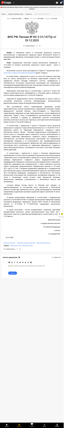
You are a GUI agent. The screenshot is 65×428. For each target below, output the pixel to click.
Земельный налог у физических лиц (21, 245)
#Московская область (43, 243)
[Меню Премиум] (13, 2)
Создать (32, 425)
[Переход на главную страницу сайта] (6, 2)
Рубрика (6, 245)
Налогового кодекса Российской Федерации (19, 73)
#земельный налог (10, 243)
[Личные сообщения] (57, 2)
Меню (44, 426)
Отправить (13, 273)
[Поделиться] (37, 46)
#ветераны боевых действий (26, 243)
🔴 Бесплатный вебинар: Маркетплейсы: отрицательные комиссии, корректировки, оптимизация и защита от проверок (32, 8)
